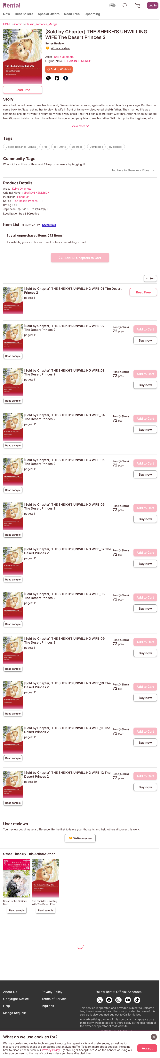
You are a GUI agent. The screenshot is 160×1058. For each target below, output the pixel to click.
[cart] (137, 5)
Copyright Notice (16, 999)
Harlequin (23, 196)
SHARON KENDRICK (79, 61)
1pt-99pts (60, 146)
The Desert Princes (25, 200)
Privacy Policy (52, 992)
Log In (152, 5)
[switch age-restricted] (112, 5)
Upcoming (92, 14)
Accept (147, 1048)
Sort (150, 278)
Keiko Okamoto (64, 56)
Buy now (145, 340)
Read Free (72, 14)
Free (45, 146)
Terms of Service (54, 999)
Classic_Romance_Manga (21, 146)
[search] (125, 5)
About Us (10, 992)
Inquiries (48, 1006)
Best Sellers (24, 14)
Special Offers (49, 14)
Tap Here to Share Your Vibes (130, 170)
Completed (96, 146)
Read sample (13, 356)
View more (78, 126)
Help (6, 1006)
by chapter (115, 146)
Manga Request (14, 1013)
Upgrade (77, 146)
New (6, 14)
